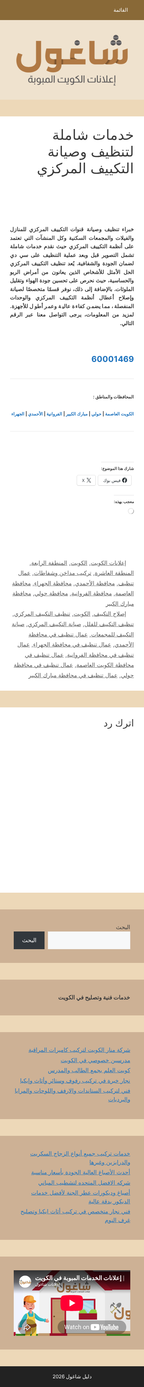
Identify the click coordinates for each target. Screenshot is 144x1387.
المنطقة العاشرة (114, 573)
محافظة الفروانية (91, 593)
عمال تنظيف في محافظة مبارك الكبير (73, 675)
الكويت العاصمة (119, 413)
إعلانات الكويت (108, 563)
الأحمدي (35, 413)
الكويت (79, 563)
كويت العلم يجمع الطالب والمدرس (89, 1070)
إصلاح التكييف (110, 613)
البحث (123, 927)
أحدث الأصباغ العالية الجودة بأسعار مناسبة (80, 1172)
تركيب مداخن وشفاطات (62, 573)
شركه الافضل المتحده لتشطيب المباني (84, 1182)
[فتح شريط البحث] (10, 11)
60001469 (112, 359)
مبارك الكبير (77, 413)
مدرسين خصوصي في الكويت (95, 1060)
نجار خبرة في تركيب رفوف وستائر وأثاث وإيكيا (75, 1080)
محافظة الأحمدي (95, 583)
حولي (96, 413)
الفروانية (54, 413)
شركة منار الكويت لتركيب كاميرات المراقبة (79, 1050)
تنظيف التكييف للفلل (109, 624)
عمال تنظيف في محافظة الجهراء (72, 644)
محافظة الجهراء (53, 583)
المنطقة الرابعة (49, 563)
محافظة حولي (51, 593)
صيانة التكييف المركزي (54, 624)
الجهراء (17, 413)
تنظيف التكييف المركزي (42, 613)
